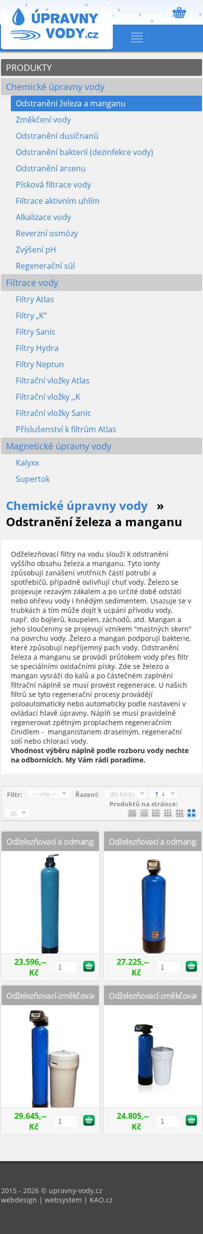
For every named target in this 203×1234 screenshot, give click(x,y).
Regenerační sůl (45, 265)
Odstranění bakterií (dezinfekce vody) (84, 152)
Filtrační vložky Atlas (53, 380)
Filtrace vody (32, 282)
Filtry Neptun (40, 364)
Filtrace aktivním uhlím (58, 200)
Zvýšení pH (36, 249)
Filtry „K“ (31, 315)
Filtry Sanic (36, 331)
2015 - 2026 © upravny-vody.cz (51, 1190)
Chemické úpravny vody (55, 87)
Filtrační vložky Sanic (53, 413)
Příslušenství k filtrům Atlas (66, 429)
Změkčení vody (43, 119)
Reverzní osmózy (47, 233)
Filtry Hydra (37, 348)
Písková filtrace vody (53, 184)
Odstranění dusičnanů (57, 135)
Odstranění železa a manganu (71, 103)
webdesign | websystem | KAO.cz (57, 1199)
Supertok (33, 479)
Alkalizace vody (43, 217)
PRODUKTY (29, 67)
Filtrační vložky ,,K (48, 396)
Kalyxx (27, 462)
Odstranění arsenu (51, 168)
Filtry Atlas (35, 299)
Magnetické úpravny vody (58, 446)
